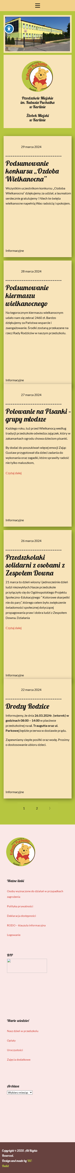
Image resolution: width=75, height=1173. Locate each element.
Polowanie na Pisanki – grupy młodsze (38, 415)
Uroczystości (15, 1050)
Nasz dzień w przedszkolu (22, 1031)
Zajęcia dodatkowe (18, 1059)
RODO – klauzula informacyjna (26, 925)
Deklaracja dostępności (21, 915)
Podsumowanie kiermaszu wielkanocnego (27, 295)
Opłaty (11, 1040)
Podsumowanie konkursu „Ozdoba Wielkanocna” (32, 171)
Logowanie (13, 934)
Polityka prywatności (20, 906)
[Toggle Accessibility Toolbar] (9, 29)
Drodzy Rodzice (27, 706)
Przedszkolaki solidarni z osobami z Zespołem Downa (35, 565)
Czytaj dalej (14, 473)
